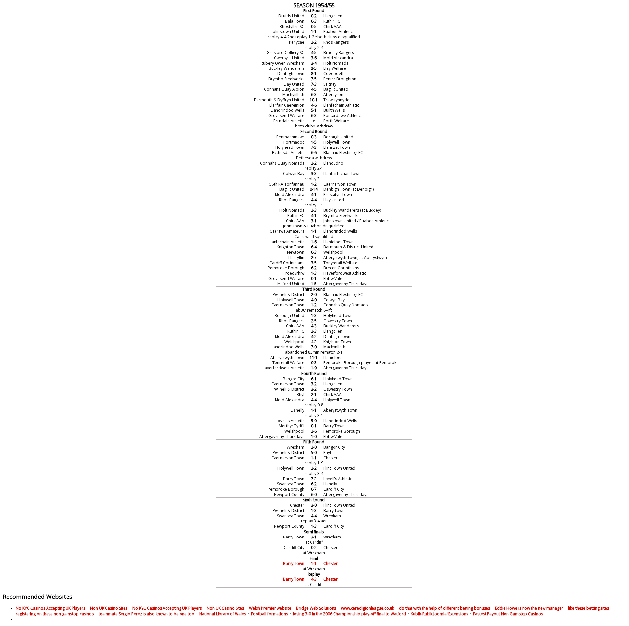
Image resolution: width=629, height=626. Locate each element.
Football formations (269, 613)
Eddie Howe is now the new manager (529, 608)
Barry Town (293, 563)
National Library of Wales (222, 613)
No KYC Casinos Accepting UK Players (50, 608)
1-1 (314, 563)
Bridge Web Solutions (316, 608)
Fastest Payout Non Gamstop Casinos (508, 613)
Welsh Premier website (270, 608)
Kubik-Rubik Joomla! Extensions (439, 613)
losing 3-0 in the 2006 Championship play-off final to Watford (349, 613)
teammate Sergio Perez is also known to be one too (146, 613)
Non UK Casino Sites (108, 608)
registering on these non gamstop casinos (55, 613)
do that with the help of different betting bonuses (444, 608)
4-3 (314, 579)
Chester (330, 563)
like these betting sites (588, 608)
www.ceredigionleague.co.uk (367, 608)
